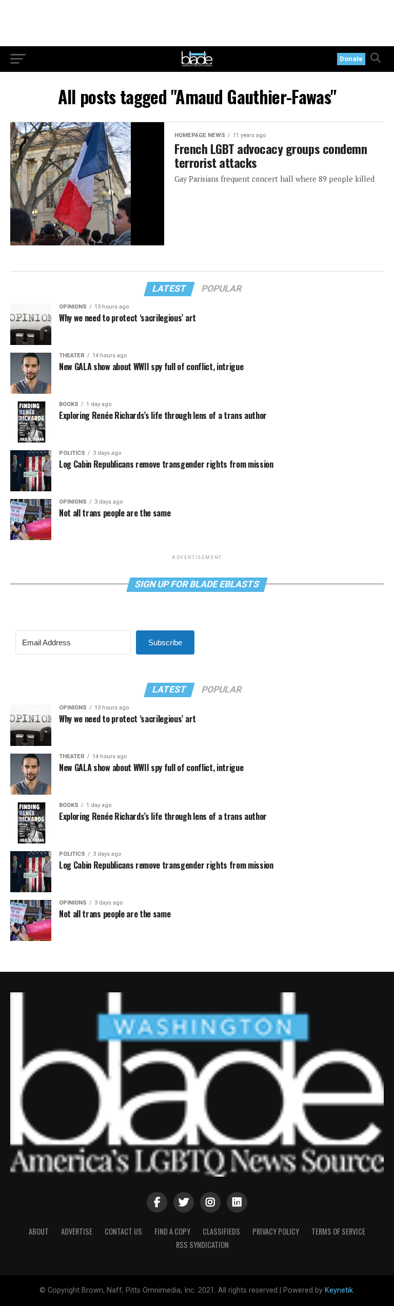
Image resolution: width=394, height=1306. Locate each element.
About (39, 1231)
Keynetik (339, 1290)
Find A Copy (172, 1231)
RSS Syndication (202, 1244)
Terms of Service (338, 1231)
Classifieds (221, 1231)
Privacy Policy (275, 1231)
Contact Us (123, 1231)
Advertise (76, 1231)
